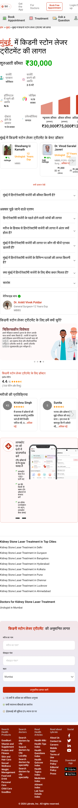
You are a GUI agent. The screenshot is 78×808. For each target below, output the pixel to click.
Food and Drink (6, 777)
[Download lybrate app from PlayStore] (70, 770)
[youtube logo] (69, 751)
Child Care (6, 788)
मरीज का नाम (8, 637)
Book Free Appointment (54, 6)
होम (2, 27)
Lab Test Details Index (38, 794)
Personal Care (6, 783)
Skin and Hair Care (6, 758)
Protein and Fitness (7, 752)
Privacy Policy (54, 762)
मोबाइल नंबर (8, 653)
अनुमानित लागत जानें (39, 689)
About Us (54, 737)
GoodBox (6, 792)
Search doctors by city (24, 740)
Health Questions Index (39, 753)
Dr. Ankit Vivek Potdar (28, 302)
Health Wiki (40, 740)
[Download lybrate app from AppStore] (70, 775)
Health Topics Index (37, 772)
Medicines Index (39, 779)
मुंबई (8, 27)
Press (53, 773)
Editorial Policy (54, 769)
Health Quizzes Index (38, 762)
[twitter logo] (69, 742)
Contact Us (55, 741)
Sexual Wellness (6, 764)
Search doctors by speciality (24, 762)
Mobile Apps (53, 749)
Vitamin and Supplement (7, 745)
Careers (54, 744)
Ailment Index (38, 786)
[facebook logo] (69, 737)
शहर (4, 669)
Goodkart (6, 740)
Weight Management (8, 771)
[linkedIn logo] (69, 746)
